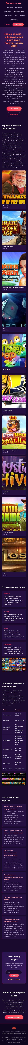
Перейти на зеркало (14, 1017)
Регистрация (14, 114)
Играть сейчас (14, 108)
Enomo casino (14, 3)
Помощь (22, 15)
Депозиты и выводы (18, 11)
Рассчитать (14, 975)
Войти (8, 24)
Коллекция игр (14, 19)
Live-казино (9, 7)
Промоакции (18, 7)
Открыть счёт (18, 24)
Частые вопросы (7, 15)
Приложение (7, 11)
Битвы (16, 15)
